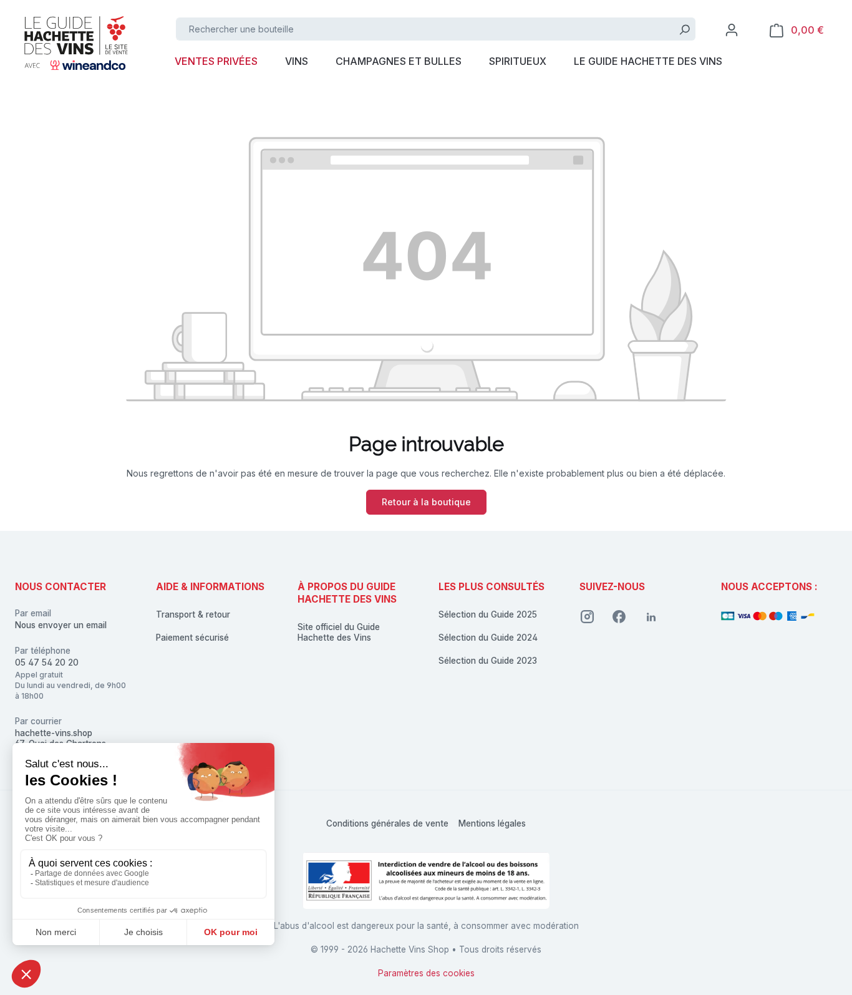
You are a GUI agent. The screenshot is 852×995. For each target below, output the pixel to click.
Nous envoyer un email (61, 625)
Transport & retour (193, 614)
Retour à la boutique (426, 502)
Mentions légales (492, 823)
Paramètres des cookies (426, 973)
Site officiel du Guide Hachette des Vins (339, 632)
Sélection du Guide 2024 (488, 638)
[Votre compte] (731, 29)
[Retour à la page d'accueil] (74, 42)
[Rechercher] (684, 29)
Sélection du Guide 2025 (487, 614)
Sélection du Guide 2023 (487, 661)
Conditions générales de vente (387, 823)
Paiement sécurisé (192, 638)
